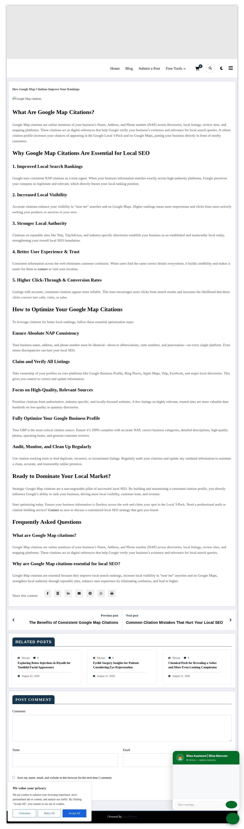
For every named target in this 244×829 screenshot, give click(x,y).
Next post (132, 615)
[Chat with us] (232, 818)
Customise (24, 813)
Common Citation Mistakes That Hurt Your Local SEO (174, 622)
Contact (53, 510)
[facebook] (47, 593)
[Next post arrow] (230, 620)
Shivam (26, 658)
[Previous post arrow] (13, 620)
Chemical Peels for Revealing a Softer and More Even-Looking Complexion (192, 665)
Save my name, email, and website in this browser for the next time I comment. (64, 777)
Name (16, 750)
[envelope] (79, 593)
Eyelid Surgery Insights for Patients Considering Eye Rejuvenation (116, 665)
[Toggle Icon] (230, 68)
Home (115, 68)
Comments (18, 711)
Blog (129, 68)
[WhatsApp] (101, 593)
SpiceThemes (130, 816)
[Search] (210, 68)
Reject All (49, 813)
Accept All (74, 813)
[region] (50, 801)
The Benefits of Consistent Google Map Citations (73, 622)
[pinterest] (90, 593)
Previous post (109, 615)
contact (43, 269)
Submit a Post (149, 68)
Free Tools (174, 68)
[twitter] (57, 593)
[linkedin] (68, 593)
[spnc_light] (221, 68)
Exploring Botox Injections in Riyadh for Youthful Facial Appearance (44, 665)
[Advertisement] (121, 32)
